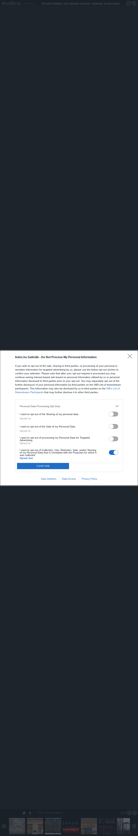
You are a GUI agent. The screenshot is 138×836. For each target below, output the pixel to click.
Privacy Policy (89, 478)
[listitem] (69, 406)
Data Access (69, 478)
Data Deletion (48, 478)
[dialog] (69, 418)
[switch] (113, 414)
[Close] (131, 357)
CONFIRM (43, 466)
